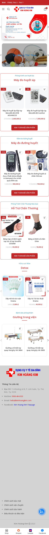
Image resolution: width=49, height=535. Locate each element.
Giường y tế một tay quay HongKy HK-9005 (36, 349)
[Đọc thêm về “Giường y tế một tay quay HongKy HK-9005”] (42, 328)
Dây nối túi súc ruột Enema (13, 300)
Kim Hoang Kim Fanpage (24, 404)
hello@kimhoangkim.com (20, 400)
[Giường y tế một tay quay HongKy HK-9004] (13, 335)
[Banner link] (24, 55)
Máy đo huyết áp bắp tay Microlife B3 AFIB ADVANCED (12, 113)
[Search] (8, 9)
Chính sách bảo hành (13, 509)
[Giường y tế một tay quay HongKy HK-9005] (35, 335)
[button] (20, 89)
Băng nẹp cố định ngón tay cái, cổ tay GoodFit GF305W (12, 241)
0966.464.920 (17, 396)
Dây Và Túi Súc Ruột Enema (36, 300)
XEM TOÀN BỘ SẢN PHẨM (24, 127)
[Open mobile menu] (3, 9)
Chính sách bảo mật (12, 501)
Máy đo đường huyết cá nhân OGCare (36, 175)
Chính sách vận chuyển (13, 505)
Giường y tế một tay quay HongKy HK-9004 (13, 349)
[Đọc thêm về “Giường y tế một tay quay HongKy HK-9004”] (20, 328)
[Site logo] (25, 9)
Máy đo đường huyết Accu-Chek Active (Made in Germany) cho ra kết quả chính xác (12, 177)
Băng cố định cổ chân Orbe (36, 240)
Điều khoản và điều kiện (14, 513)
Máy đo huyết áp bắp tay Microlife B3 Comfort (36, 112)
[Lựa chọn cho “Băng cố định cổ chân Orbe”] (44, 217)
